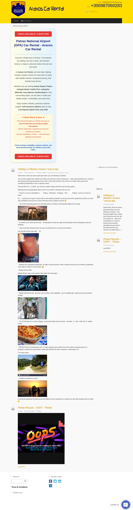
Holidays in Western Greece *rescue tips (38, 169)
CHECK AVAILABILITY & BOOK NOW (33, 34)
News (39, 173)
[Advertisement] (46, 501)
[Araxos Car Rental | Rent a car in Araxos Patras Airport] (38, 9)
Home (16, 21)
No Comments (30, 173)
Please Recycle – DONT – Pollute (35, 407)
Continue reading (109, 233)
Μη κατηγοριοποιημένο (61, 173)
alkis (21, 173)
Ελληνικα (27, 21)
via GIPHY (21, 467)
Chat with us (93, 11)
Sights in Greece (47, 173)
